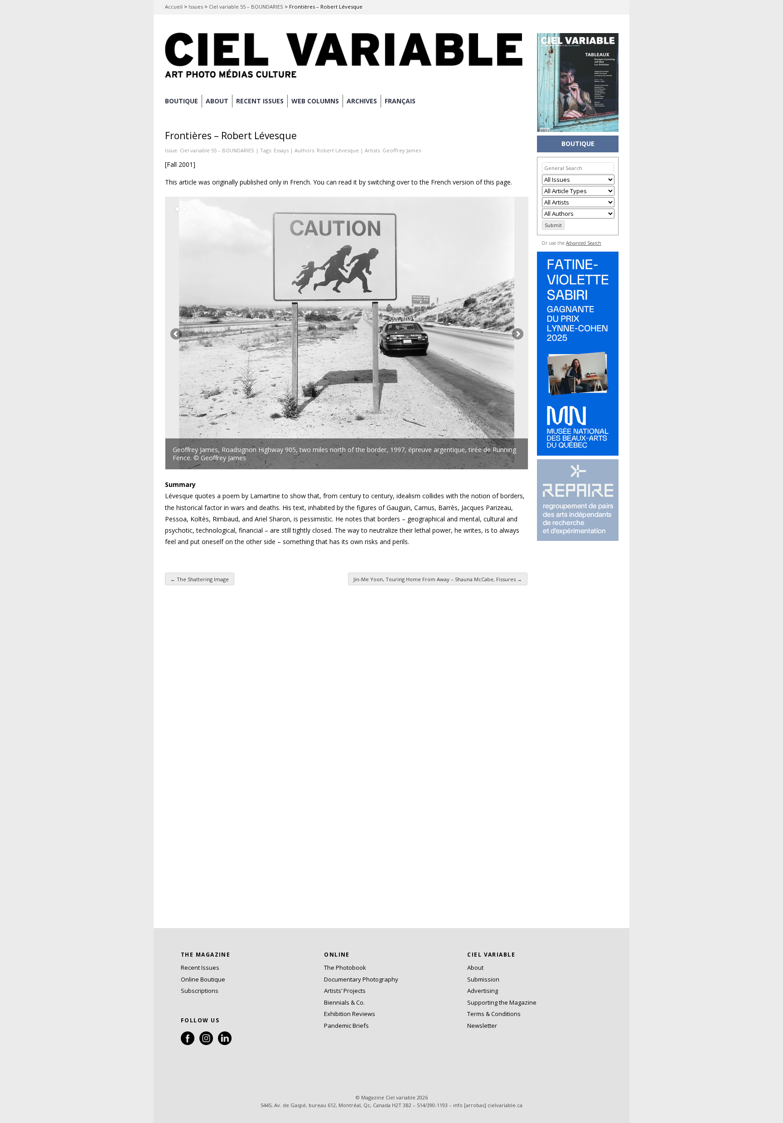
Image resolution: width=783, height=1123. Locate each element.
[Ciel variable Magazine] (346, 79)
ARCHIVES (362, 101)
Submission (483, 979)
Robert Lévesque (338, 150)
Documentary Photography (361, 979)
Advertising (482, 991)
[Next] (437, 333)
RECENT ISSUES (260, 101)
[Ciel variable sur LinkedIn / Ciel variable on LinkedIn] (225, 1043)
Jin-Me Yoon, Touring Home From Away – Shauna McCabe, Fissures (437, 579)
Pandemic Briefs (346, 1025)
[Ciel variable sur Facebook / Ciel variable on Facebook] (187, 1043)
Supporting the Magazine (501, 1002)
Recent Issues (200, 967)
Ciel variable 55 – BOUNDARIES (246, 6)
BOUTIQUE (181, 101)
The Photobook (345, 967)
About (217, 101)
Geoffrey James (401, 150)
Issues (195, 6)
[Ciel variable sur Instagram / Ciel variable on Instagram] (206, 1043)
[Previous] (256, 333)
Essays (281, 150)
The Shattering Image (199, 579)
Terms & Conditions (494, 1014)
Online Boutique (203, 979)
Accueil (174, 6)
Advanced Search (583, 243)
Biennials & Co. (344, 1002)
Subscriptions (199, 991)
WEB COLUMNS (315, 101)
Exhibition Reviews (349, 1014)
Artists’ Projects (345, 991)
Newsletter (482, 1025)
